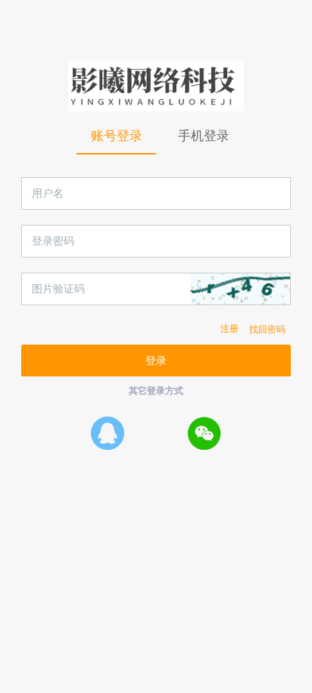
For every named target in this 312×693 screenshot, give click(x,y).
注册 (229, 328)
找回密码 (267, 328)
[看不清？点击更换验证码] (240, 288)
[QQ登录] (107, 432)
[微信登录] (204, 432)
